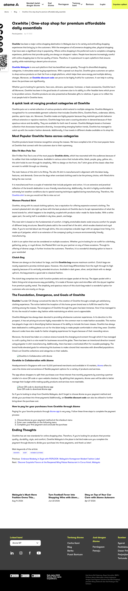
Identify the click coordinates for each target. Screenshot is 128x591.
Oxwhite (16, 453)
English (103, 4)
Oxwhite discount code (43, 78)
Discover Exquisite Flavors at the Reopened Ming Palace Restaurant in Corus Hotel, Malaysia (59, 462)
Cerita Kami (73, 543)
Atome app (55, 411)
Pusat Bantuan (75, 554)
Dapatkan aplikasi (120, 4)
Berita (70, 550)
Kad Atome (51, 4)
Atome (6, 12)
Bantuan (90, 4)
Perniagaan (63, 4)
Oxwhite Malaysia (20, 67)
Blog (15, 12)
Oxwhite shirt (18, 195)
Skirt (25, 453)
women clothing (36, 453)
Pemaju (96, 550)
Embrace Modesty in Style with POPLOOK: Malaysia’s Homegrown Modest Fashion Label (60, 459)
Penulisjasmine (17, 34)
